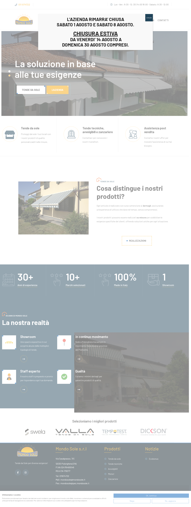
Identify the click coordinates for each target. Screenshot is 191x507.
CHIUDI (149, 18)
